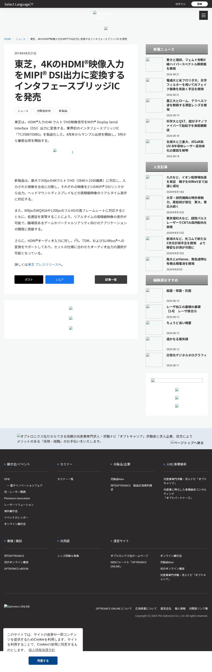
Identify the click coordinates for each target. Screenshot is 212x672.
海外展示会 (11, 511)
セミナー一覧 (65, 479)
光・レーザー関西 (15, 492)
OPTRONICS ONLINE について (114, 608)
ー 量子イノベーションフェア (23, 485)
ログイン (181, 4)
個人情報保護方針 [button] (42, 650)
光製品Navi (117, 479)
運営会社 (165, 608)
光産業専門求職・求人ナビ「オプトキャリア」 (185, 481)
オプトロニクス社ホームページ (129, 556)
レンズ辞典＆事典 (68, 556)
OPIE (7, 479)
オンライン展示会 (15, 524)
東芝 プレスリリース (43, 264)
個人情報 (180, 608)
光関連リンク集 (198, 608)
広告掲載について (146, 608)
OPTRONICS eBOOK (16, 568)
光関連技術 (44, 111)
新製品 (63, 111)
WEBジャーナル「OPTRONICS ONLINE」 (129, 564)
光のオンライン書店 (16, 562)
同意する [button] (43, 660)
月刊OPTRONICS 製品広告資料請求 (131, 487)
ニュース (23, 111)
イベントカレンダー (16, 517)
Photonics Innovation (17, 498)
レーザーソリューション (19, 505)
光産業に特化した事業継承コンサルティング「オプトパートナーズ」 (185, 494)
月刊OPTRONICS (14, 556)
